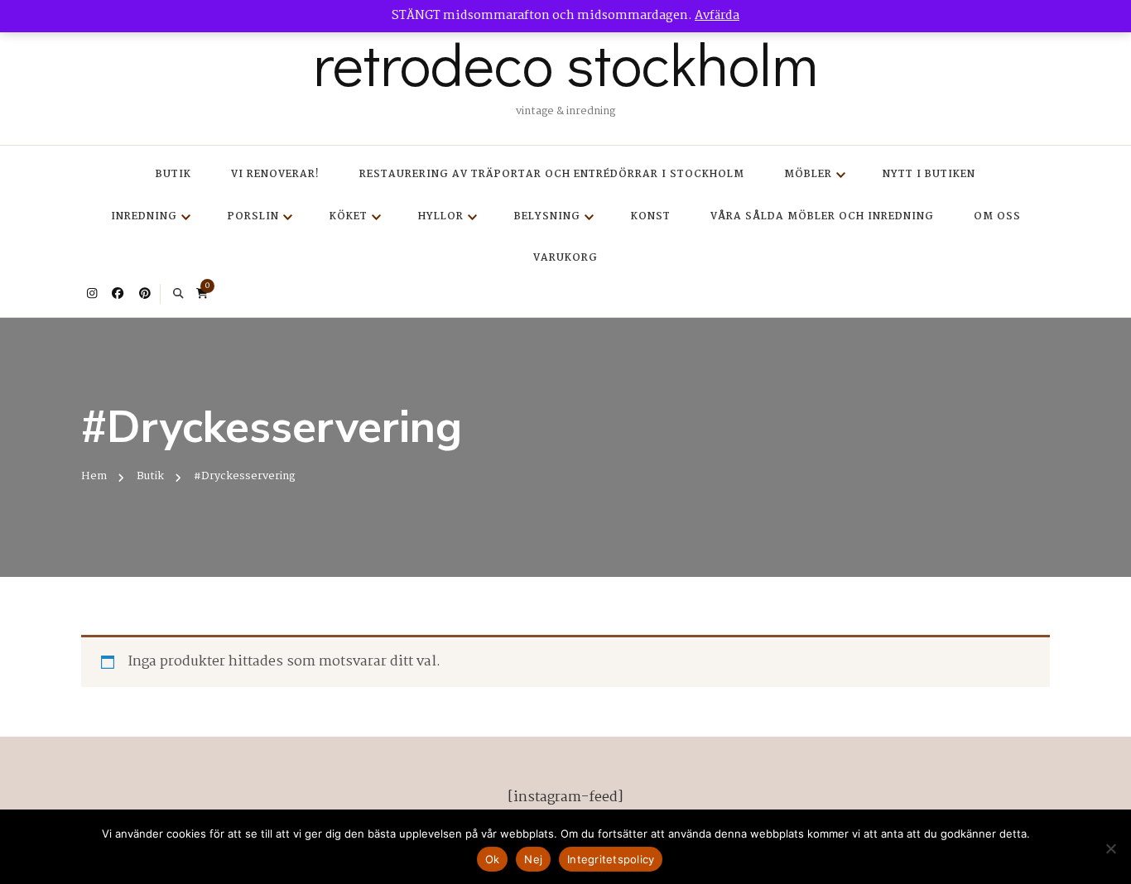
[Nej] (1110, 848)
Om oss (997, 216)
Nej (533, 859)
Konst (651, 216)
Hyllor (441, 216)
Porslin (253, 216)
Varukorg (565, 258)
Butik (173, 174)
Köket (349, 216)
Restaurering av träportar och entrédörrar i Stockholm (551, 174)
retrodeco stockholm (565, 63)
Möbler (808, 174)
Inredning (144, 216)
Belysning (547, 216)
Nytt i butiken (929, 174)
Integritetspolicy (610, 859)
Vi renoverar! (275, 174)
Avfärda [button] (717, 16)
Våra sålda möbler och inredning (822, 216)
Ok (492, 859)
